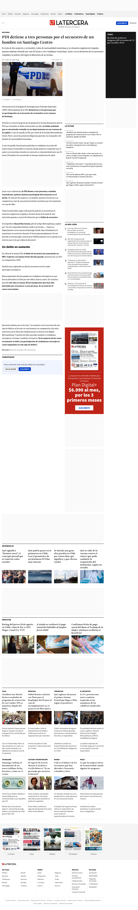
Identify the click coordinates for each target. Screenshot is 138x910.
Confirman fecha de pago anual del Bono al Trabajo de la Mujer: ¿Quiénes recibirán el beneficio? (87, 628)
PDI (25, 350)
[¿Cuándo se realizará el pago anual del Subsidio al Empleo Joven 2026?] (53, 644)
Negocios (26, 14)
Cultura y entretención (38, 759)
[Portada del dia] (84, 369)
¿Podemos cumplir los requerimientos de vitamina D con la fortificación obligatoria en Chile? (65, 747)
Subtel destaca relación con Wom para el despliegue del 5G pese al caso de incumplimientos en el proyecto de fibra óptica (40, 702)
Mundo (53, 14)
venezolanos (31, 350)
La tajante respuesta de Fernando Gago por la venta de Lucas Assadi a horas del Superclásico (92, 747)
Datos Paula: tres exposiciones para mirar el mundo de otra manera (91, 796)
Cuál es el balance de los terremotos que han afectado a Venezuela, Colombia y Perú (65, 767)
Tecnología (35, 14)
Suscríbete (25, 369)
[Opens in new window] (52, 851)
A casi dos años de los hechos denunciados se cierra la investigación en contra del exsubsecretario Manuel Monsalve (78, 231)
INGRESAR (133, 23)
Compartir (7, 99)
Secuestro (20, 350)
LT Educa (100, 14)
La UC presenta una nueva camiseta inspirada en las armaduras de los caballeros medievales (90, 700)
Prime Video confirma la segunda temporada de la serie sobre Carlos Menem (40, 808)
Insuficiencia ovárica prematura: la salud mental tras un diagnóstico (90, 808)
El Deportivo (45, 14)
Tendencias (58, 691)
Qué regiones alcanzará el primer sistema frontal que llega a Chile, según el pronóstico (84, 184)
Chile (4, 691)
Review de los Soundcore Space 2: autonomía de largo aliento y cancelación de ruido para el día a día (13, 810)
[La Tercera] (11, 851)
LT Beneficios (79, 14)
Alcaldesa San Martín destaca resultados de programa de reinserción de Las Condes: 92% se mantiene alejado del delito (83, 135)
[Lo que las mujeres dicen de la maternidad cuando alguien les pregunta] (92, 783)
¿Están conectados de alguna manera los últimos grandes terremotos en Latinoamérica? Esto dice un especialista (65, 732)
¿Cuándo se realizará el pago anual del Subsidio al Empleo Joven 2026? (51, 627)
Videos (60, 14)
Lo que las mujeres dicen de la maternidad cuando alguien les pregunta (91, 766)
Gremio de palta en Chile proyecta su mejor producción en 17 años (39, 745)
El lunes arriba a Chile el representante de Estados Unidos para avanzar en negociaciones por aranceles (39, 732)
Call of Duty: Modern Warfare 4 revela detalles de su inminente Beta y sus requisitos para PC (14, 797)
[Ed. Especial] (73, 851)
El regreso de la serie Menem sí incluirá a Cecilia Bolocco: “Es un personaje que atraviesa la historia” (39, 768)
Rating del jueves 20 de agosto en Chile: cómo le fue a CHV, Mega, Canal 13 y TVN (17, 627)
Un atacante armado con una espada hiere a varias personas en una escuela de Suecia (65, 796)
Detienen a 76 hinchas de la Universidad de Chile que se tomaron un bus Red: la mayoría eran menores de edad (80, 287)
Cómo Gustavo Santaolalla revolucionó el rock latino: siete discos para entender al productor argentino (39, 797)
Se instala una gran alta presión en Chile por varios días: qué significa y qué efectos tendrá (65, 556)
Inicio (4, 14)
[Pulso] (32, 851)
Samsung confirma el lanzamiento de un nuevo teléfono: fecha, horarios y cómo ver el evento (12, 768)
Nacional (18, 14)
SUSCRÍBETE (84, 408)
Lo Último (68, 14)
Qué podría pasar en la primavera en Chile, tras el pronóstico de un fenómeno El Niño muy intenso (39, 556)
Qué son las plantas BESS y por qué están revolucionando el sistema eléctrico (81, 176)
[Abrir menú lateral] (3, 23)
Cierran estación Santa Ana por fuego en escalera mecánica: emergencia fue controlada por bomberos (84, 145)
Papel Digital (90, 14)
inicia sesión (10, 369)
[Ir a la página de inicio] (69, 23)
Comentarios (17, 99)
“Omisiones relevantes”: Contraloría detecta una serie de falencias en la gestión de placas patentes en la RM (84, 166)
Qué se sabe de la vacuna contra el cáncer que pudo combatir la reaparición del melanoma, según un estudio (91, 559)
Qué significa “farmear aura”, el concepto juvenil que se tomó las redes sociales (12, 556)
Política (10, 14)
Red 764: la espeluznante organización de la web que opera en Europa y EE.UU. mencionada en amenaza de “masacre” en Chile (80, 242)
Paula (82, 759)
